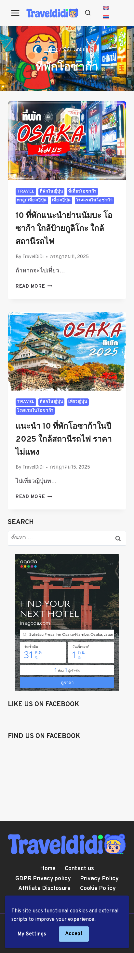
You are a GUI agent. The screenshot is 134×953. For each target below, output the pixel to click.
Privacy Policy (99, 879)
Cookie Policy (98, 888)
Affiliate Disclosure (44, 888)
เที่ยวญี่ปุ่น (61, 200)
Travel (26, 191)
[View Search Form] (88, 13)
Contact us (79, 868)
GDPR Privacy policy (43, 879)
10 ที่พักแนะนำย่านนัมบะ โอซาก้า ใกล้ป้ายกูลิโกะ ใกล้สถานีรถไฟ (64, 229)
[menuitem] (106, 8)
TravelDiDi (33, 257)
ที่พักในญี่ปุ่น (51, 191)
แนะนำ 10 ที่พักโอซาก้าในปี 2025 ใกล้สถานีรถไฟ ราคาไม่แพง (64, 439)
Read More (34, 286)
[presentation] (67, 140)
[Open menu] (15, 12)
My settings (32, 934)
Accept (74, 934)
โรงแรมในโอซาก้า (94, 200)
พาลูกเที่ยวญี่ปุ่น (32, 200)
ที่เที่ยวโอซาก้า (82, 191)
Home (48, 868)
